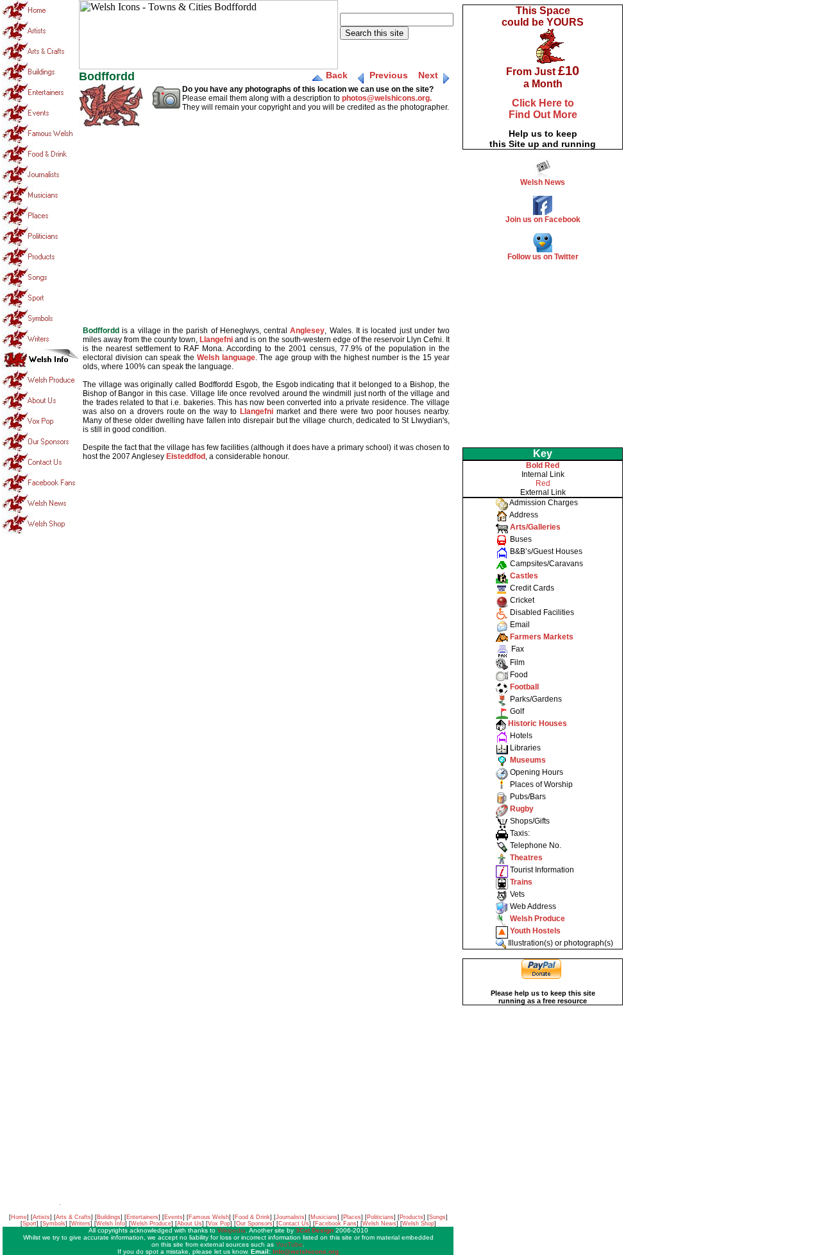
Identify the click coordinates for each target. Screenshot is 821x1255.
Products (411, 1217)
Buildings (109, 1217)
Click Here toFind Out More (543, 109)
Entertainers (142, 1217)
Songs (437, 1217)
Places (352, 1217)
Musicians (323, 1217)
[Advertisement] (542, 350)
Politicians (380, 1217)
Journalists (290, 1217)
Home (19, 1217)
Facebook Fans (336, 1223)
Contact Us (293, 1223)
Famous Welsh (209, 1217)
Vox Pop (219, 1223)
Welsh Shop (418, 1223)
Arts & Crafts (73, 1217)
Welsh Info (110, 1223)
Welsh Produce (151, 1223)
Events (173, 1217)
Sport (29, 1223)
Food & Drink (252, 1217)
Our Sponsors (254, 1223)
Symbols (53, 1223)
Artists (41, 1217)
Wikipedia (231, 1230)
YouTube (289, 1244)
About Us (189, 1223)
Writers (80, 1223)
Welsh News (379, 1223)
